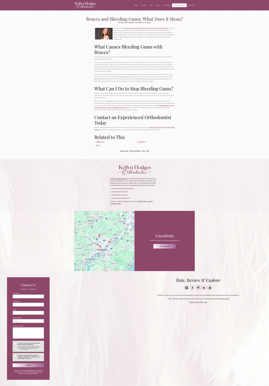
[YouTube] (209, 287)
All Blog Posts (100, 142)
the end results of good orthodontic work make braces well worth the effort (145, 28)
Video (151, 5)
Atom (143, 151)
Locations (167, 5)
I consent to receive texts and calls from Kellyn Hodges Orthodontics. (29, 346)
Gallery (143, 5)
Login (205, 302)
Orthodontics (142, 142)
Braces (98, 145)
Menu (190, 5)
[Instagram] (198, 287)
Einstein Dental (224, 299)
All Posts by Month (135, 151)
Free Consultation (179, 5)
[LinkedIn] (204, 287)
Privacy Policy (199, 302)
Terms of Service (29, 373)
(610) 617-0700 (31, 370)
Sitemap (191, 302)
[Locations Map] (104, 241)
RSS (148, 151)
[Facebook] (192, 287)
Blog (136, 5)
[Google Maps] (186, 287)
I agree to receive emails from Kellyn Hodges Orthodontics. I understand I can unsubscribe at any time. (29, 357)
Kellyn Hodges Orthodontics (120, 178)
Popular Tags (124, 151)
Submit (28, 365)
